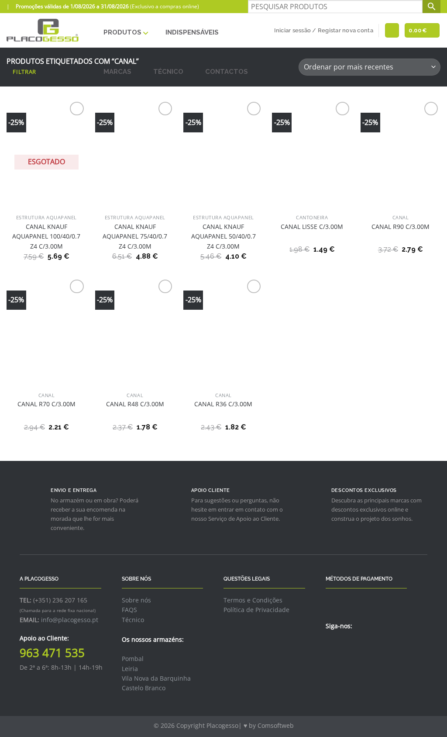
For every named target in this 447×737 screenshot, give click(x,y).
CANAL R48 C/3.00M (135, 404)
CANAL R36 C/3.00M (223, 404)
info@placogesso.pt (69, 620)
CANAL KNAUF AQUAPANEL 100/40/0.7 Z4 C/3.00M (46, 236)
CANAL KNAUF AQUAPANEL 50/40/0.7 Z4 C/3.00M (223, 236)
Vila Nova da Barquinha (156, 678)
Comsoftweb (276, 725)
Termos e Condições (253, 600)
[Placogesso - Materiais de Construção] (43, 30)
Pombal (133, 658)
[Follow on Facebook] (330, 645)
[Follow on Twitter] (341, 645)
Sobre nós (136, 600)
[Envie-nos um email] (352, 645)
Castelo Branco (143, 688)
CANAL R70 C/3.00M (46, 404)
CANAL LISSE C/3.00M (312, 226)
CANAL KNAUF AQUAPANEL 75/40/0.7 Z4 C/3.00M (135, 236)
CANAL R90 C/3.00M (400, 226)
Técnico (133, 620)
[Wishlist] (392, 30)
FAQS (129, 610)
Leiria (130, 668)
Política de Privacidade (256, 610)
